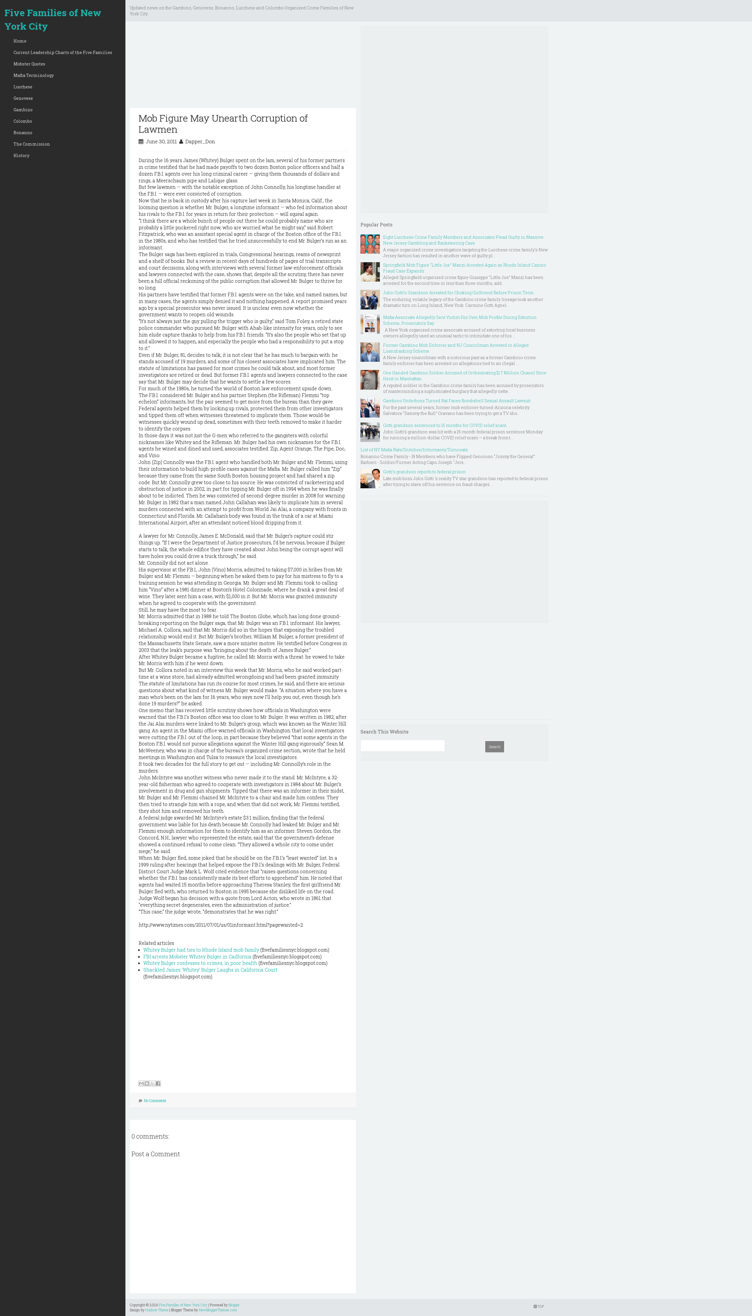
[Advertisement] (243, 67)
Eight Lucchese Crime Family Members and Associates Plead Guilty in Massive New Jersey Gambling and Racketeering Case (463, 240)
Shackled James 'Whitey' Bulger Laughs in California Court (210, 970)
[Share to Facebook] (158, 1083)
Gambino (23, 109)
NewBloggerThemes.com (218, 1309)
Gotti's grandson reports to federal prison (424, 471)
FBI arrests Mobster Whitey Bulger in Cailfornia (197, 956)
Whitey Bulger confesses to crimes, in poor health (200, 963)
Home (20, 41)
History (21, 155)
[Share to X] (152, 1083)
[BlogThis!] (147, 1083)
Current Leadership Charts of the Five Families (63, 52)
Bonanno (23, 132)
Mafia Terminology (34, 75)
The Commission (32, 144)
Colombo (23, 121)
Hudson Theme (156, 1309)
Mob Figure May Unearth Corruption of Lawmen (223, 123)
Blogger (234, 1304)
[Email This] (141, 1083)
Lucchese (23, 87)
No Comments (155, 1100)
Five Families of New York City (52, 19)
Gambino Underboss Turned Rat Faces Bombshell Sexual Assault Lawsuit (457, 400)
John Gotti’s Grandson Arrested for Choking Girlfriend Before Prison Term (458, 292)
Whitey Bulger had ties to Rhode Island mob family (201, 950)
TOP (540, 1306)
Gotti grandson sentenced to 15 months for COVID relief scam (444, 425)
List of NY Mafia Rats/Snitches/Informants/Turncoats (414, 449)
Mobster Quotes (29, 64)
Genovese (23, 98)
